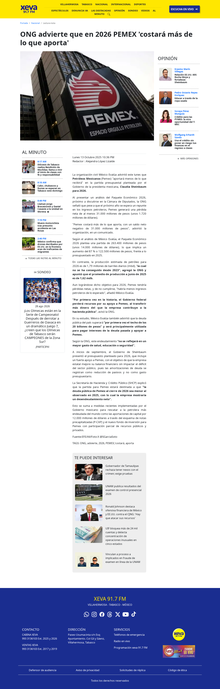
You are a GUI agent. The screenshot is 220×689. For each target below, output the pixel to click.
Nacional (101, 4)
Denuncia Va (80, 10)
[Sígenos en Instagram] (94, 614)
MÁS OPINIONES (189, 158)
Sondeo (133, 10)
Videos (145, 10)
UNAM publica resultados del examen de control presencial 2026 (123, 490)
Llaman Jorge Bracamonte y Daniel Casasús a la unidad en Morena (50, 207)
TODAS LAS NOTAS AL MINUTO (44, 258)
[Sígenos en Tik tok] (133, 614)
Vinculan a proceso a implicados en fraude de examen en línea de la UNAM (122, 558)
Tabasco (87, 4)
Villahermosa (69, 4)
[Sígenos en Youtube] (125, 614)
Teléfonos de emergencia (129, 634)
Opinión (119, 10)
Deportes (140, 4)
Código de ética (177, 670)
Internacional (121, 4)
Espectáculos (59, 10)
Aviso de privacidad (87, 670)
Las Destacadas (101, 10)
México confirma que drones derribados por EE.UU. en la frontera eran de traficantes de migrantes (50, 246)
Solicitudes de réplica (132, 670)
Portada (24, 23)
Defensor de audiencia (42, 670)
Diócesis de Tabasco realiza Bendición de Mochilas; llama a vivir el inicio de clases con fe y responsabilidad (50, 169)
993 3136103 (29, 638)
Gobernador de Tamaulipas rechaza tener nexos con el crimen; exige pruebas (122, 469)
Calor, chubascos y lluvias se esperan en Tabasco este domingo (50, 188)
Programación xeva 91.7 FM (131, 647)
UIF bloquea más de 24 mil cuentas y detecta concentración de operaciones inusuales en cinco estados (121, 536)
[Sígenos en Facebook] (102, 614)
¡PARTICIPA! (42, 347)
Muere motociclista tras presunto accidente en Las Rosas (48, 227)
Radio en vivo (122, 641)
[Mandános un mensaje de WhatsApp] (86, 614)
